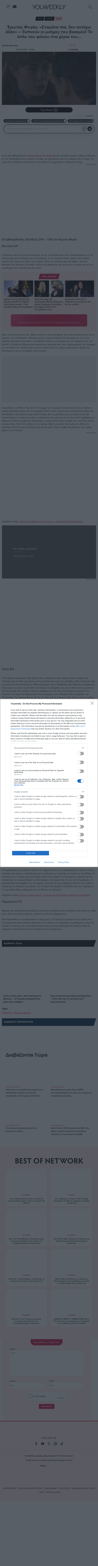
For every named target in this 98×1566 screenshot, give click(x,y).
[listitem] (49, 748)
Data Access (49, 862)
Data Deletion (34, 862)
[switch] (80, 753)
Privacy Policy (63, 862)
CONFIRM (30, 853)
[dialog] (49, 783)
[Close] (93, 703)
